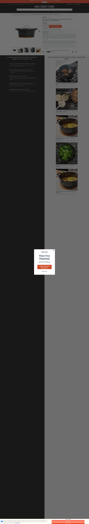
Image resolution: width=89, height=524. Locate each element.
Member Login (44, 271)
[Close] (87, 521)
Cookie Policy (17, 522)
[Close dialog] (53, 250)
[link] (44, 261)
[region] (44, 521)
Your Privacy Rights (68, 519)
